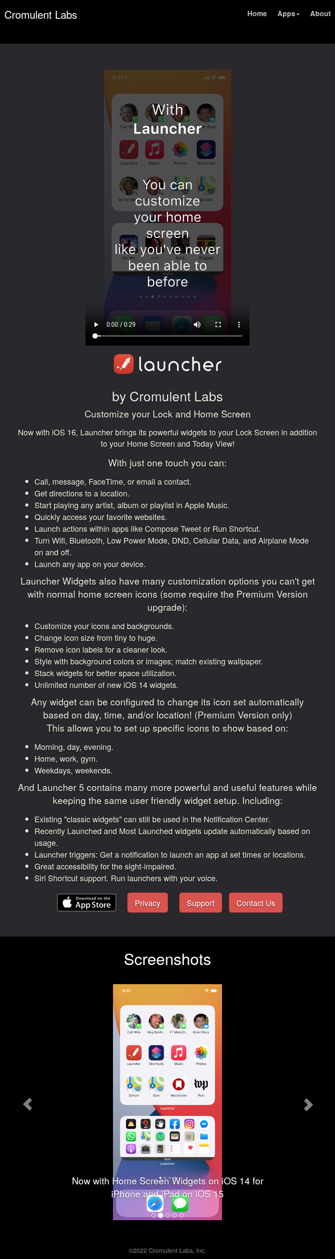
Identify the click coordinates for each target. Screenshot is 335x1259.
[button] (86, 900)
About (320, 13)
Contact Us (255, 902)
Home (257, 13)
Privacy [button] (148, 902)
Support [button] (201, 902)
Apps (286, 13)
